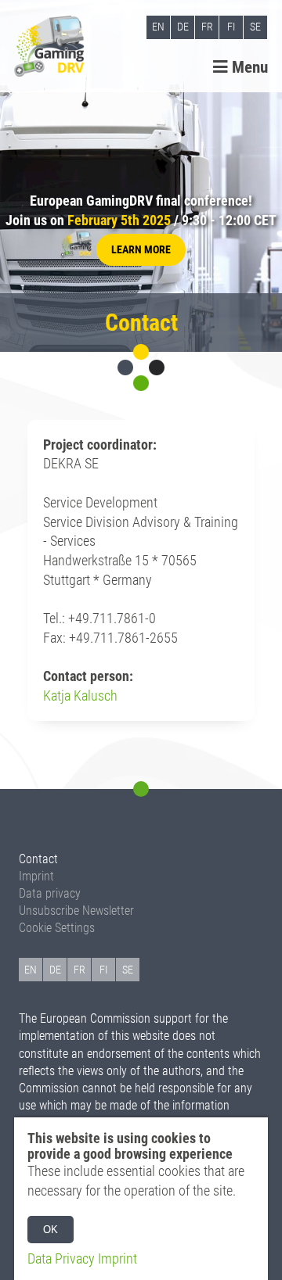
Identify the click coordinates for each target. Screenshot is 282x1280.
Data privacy (50, 893)
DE (183, 26)
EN (158, 26)
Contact (38, 859)
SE (255, 26)
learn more (141, 249)
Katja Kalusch (80, 696)
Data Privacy (61, 1259)
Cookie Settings (57, 927)
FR (207, 26)
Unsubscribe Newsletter (76, 910)
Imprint (36, 876)
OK (50, 1229)
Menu (248, 67)
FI (231, 26)
